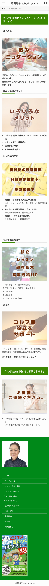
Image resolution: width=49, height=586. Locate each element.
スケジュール (10, 481)
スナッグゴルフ (11, 501)
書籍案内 (8, 516)
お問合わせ (9, 526)
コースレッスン (11, 496)
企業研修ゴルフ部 (12, 505)
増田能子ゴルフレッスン (24, 3)
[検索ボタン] (45, 3)
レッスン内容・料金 (13, 486)
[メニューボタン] (3, 3)
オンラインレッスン (13, 491)
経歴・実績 (9, 511)
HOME (7, 475)
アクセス (8, 521)
